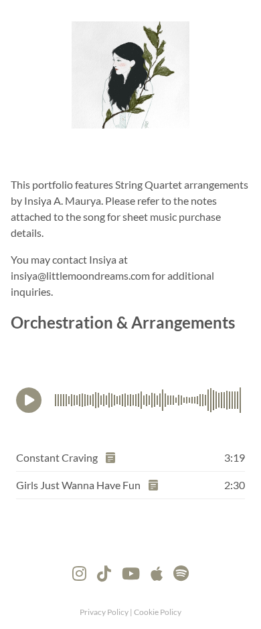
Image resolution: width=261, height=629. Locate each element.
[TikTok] (104, 571)
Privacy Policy (105, 612)
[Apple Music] (157, 571)
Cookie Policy (157, 612)
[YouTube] (131, 571)
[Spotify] (181, 571)
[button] (28, 400)
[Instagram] (79, 571)
